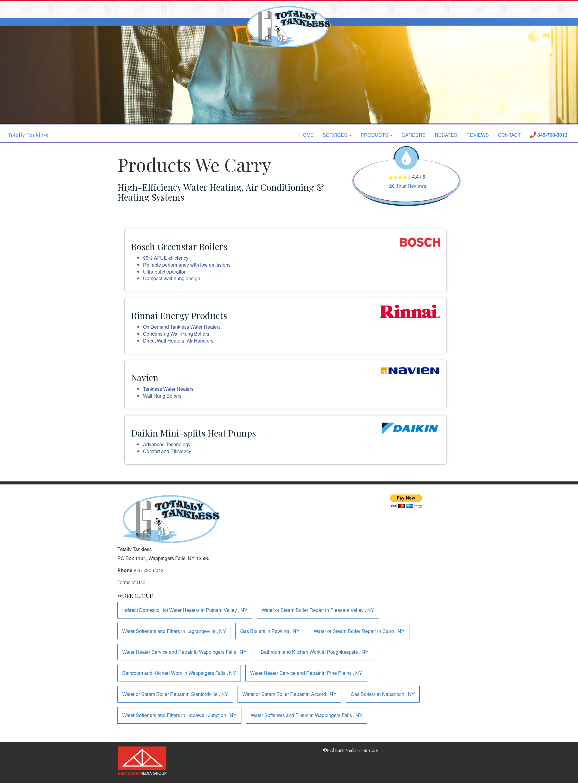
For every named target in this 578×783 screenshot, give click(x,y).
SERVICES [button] (336, 134)
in (184, 609)
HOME (306, 134)
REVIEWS (477, 134)
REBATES (446, 134)
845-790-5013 (149, 570)
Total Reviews (406, 185)
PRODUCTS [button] (375, 134)
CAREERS (414, 134)
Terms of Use (131, 582)
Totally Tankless (28, 135)
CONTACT (509, 134)
